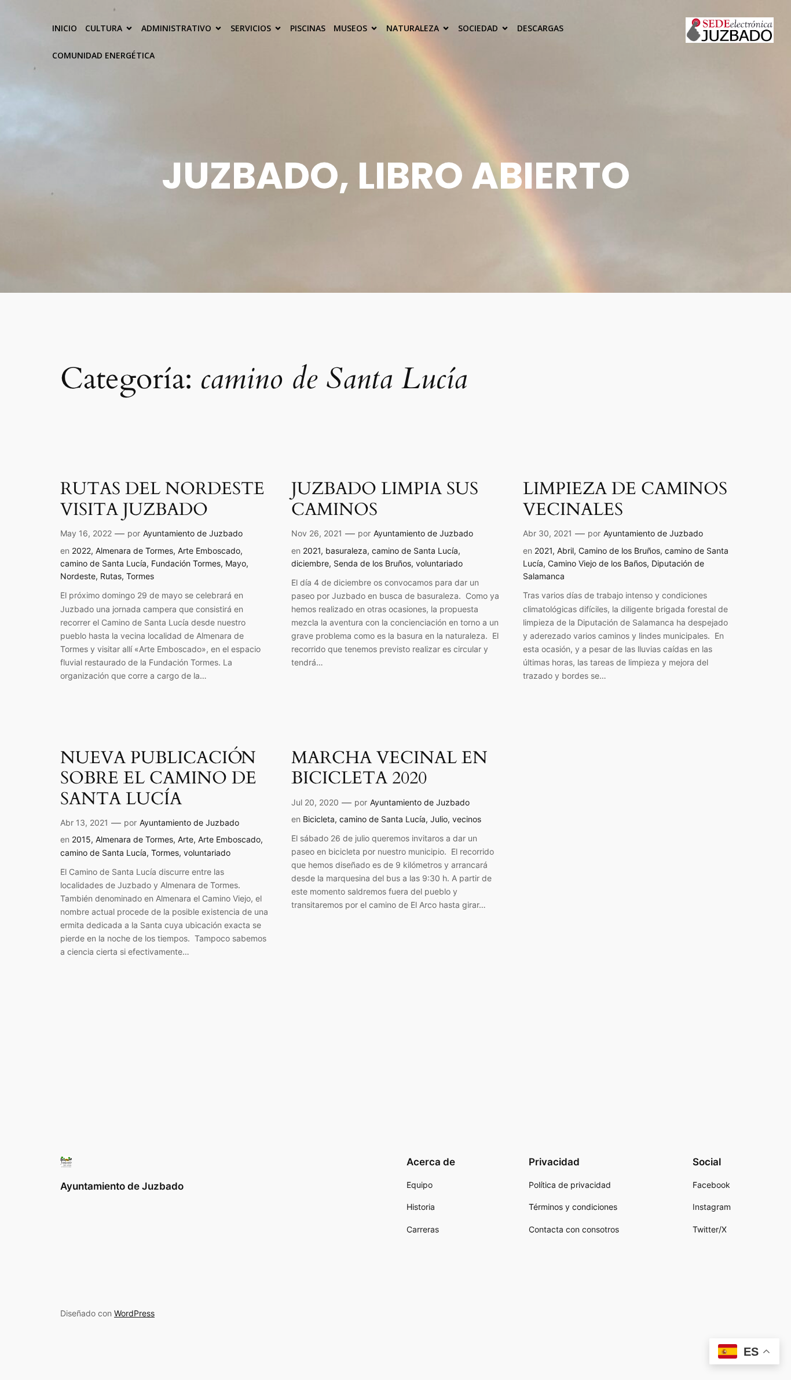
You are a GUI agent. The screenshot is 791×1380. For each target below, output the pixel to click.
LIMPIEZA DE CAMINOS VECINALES (625, 499)
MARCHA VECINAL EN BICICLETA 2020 (389, 768)
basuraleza (346, 550)
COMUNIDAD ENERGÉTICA (103, 55)
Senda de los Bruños (372, 563)
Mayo (235, 563)
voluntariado (439, 563)
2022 (81, 550)
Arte (185, 839)
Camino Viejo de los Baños (597, 563)
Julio (439, 819)
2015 (81, 839)
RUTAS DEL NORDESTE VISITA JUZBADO (162, 499)
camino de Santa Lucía (103, 563)
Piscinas (307, 28)
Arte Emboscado (209, 550)
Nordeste (78, 576)
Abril (565, 550)
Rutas (111, 576)
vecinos (466, 819)
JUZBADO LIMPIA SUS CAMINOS (384, 499)
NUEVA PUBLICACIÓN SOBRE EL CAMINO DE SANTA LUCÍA (158, 779)
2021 (312, 550)
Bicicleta (319, 819)
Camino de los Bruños (619, 550)
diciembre (310, 563)
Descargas (540, 28)
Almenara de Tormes (134, 550)
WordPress (134, 1313)
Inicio (64, 28)
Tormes (140, 576)
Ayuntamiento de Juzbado (193, 533)
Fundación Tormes (186, 563)
